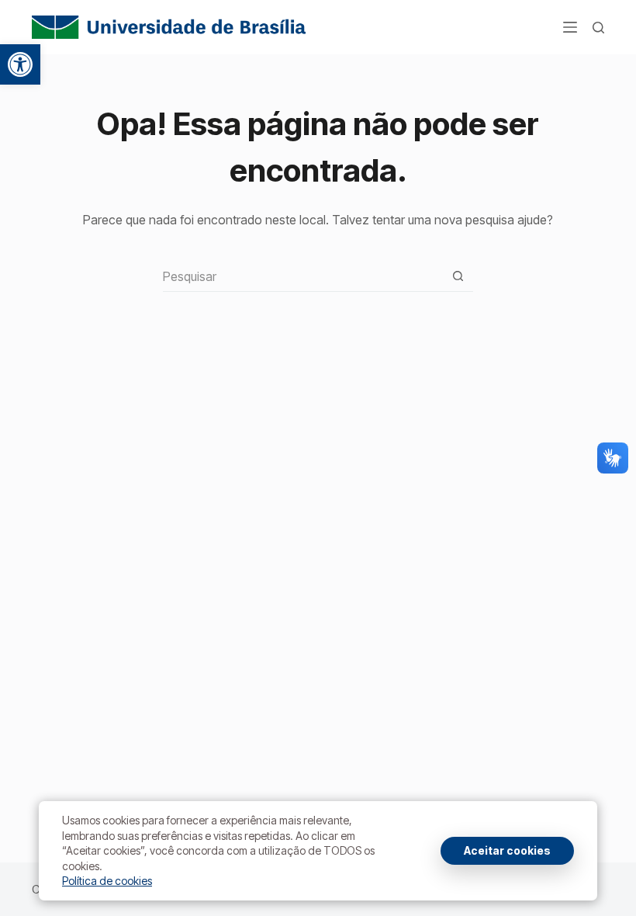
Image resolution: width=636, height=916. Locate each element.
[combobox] (303, 276)
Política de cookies (107, 880)
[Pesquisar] (598, 27)
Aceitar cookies (507, 850)
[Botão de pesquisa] (458, 276)
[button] (20, 64)
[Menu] (570, 27)
